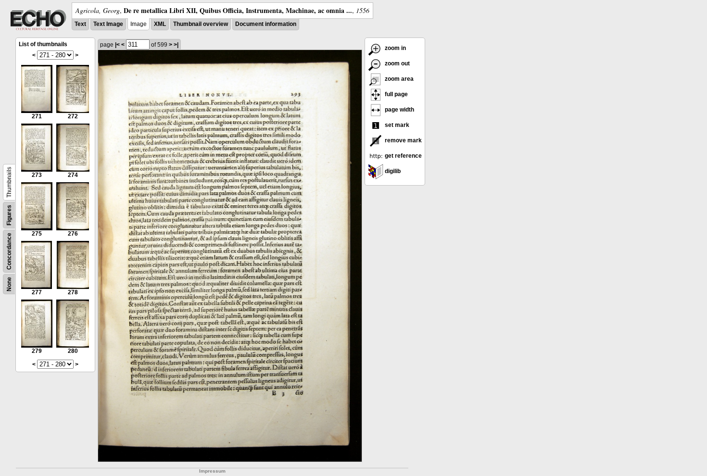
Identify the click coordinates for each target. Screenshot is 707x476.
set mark (396, 125)
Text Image (108, 24)
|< (117, 44)
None (9, 284)
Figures (9, 215)
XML (160, 24)
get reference (402, 155)
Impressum (212, 471)
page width (398, 109)
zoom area (398, 78)
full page (395, 94)
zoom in (394, 48)
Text (80, 24)
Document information (265, 24)
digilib (392, 171)
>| (176, 44)
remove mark (402, 140)
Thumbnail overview (200, 24)
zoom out (396, 63)
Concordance (9, 251)
